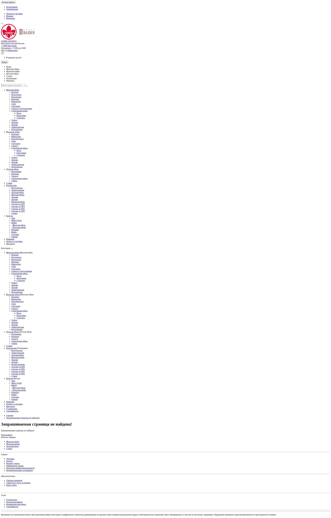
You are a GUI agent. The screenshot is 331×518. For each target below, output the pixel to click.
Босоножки (16, 94)
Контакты (10, 18)
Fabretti (14, 237)
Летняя (14, 125)
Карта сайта (11, 485)
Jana (13, 218)
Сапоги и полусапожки (21, 108)
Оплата (9, 461)
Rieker (14, 223)
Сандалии (15, 106)
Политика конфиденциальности (20, 468)
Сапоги (14, 146)
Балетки (14, 92)
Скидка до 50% (18, 211)
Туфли (14, 120)
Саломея (15, 234)
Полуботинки (17, 139)
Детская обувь (12, 169)
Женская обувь (12, 90)
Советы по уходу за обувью (18, 483)
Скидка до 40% (18, 209)
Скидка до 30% (18, 206)
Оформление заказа (14, 466)
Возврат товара (13, 463)
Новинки (10, 239)
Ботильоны (16, 97)
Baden (14, 232)
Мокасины (16, 101)
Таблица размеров (14, 480)
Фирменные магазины (16, 504)
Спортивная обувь (19, 111)
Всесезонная (16, 129)
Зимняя (14, 122)
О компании (11, 409)
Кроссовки (21, 115)
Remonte (15, 230)
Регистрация (11, 7)
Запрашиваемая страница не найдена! (23, 418)
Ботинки (15, 99)
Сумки (9, 183)
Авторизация (12, 9)
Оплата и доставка (14, 14)
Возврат (9, 16)
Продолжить (6, 435)
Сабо (13, 104)
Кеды (19, 113)
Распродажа (11, 185)
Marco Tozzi (16, 220)
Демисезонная (17, 127)
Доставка (10, 459)
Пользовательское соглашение (19, 470)
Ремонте (15, 392)
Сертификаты (12, 411)
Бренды (9, 216)
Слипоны (21, 118)
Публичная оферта (14, 502)
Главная (9, 415)
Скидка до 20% (18, 204)
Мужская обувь (13, 132)
